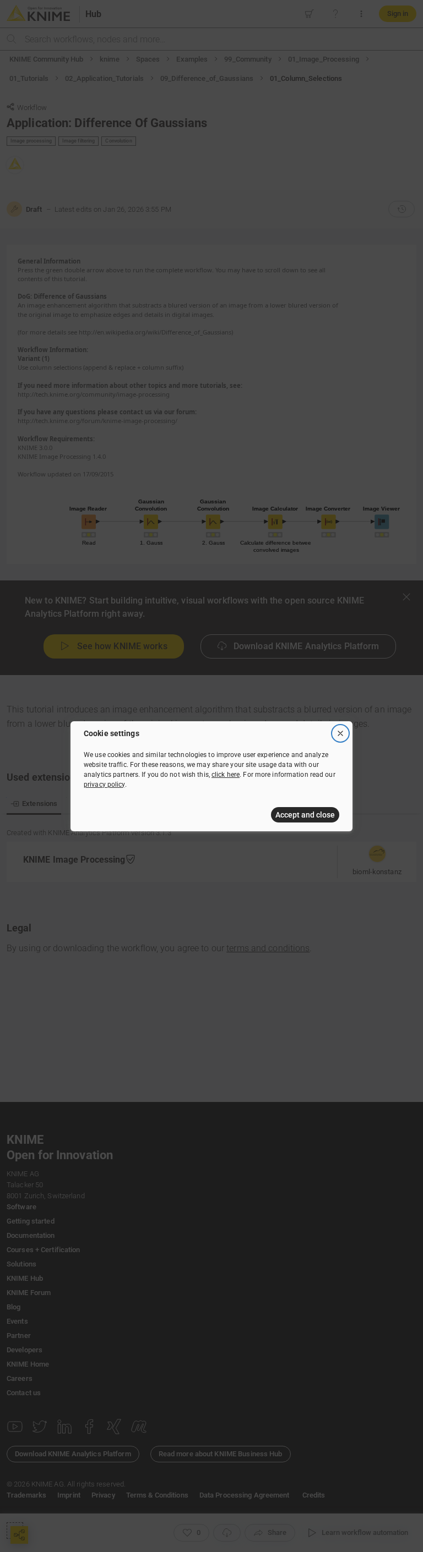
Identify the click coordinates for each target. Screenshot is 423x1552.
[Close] (340, 733)
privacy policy (104, 784)
